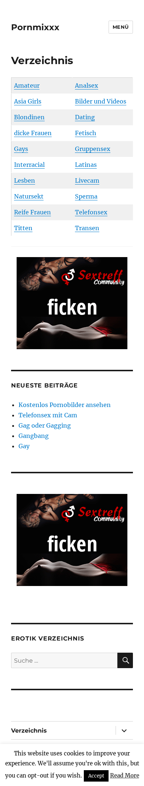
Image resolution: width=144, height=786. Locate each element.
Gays (21, 148)
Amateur (27, 85)
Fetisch (85, 133)
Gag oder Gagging (44, 425)
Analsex (86, 85)
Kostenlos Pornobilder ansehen (64, 404)
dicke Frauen (33, 133)
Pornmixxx (35, 27)
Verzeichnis (29, 730)
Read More (124, 775)
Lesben (24, 180)
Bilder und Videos (100, 101)
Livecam (87, 180)
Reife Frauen (32, 212)
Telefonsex (91, 212)
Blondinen (29, 117)
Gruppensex (92, 148)
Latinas (86, 164)
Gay (24, 446)
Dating (85, 117)
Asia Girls (27, 101)
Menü (121, 27)
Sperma (86, 196)
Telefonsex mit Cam (47, 415)
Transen (87, 228)
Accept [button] (96, 776)
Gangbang (33, 435)
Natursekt (29, 196)
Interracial (29, 164)
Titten (23, 228)
